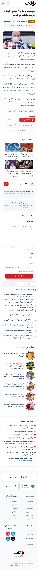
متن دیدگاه (29, 221)
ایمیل (31, 263)
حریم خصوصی (29, 538)
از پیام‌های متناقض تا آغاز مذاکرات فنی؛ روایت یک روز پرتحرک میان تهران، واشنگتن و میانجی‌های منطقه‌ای (18, 442)
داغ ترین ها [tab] (10, 284)
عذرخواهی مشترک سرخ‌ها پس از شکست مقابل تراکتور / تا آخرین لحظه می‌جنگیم (14, 376)
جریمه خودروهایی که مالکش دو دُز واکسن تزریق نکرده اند (12, 173)
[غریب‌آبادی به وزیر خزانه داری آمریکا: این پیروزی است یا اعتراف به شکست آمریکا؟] (30, 386)
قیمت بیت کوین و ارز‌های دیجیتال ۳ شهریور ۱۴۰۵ (14, 355)
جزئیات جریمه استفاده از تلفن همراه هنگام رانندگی (26, 173)
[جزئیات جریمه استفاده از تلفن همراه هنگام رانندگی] (26, 164)
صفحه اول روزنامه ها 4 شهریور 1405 (23, 431)
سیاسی (15, 508)
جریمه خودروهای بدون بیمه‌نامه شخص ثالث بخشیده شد (12, 156)
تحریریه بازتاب (21, 21)
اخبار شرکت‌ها (29, 515)
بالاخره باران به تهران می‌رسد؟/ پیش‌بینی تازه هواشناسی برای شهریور (18, 326)
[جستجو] (8, 3)
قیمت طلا (30, 505)
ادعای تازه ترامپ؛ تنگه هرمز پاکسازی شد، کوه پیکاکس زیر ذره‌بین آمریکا (21, 459)
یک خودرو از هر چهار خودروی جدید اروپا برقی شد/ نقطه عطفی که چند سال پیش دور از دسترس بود (13, 366)
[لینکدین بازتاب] (8, 539)
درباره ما (31, 531)
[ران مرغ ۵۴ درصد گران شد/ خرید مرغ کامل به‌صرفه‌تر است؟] (30, 396)
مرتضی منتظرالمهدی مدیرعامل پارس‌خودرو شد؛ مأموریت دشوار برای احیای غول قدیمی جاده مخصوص (17, 301)
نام (32, 253)
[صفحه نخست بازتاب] (19, 553)
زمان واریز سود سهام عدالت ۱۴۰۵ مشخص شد (20, 315)
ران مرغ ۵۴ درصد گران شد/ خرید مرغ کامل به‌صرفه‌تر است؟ (14, 395)
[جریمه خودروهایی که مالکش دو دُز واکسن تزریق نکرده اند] (12, 164)
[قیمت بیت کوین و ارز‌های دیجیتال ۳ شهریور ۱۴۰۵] (30, 355)
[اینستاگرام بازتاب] (8, 533)
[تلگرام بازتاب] (13, 534)
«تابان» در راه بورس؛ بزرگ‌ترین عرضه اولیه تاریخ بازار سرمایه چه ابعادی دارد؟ (19, 306)
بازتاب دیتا (30, 519)
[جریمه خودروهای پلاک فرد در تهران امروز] (26, 147)
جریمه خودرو (12, 111)
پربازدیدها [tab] (27, 284)
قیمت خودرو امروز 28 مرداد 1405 (25, 290)
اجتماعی (14, 505)
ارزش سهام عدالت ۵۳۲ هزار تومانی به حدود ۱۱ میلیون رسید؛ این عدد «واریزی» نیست (18, 295)
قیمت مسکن (29, 508)
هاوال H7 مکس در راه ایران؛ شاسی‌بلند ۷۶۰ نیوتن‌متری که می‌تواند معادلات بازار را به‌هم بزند (18, 337)
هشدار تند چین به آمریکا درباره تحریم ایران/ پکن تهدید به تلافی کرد (14, 405)
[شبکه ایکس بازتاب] (13, 539)
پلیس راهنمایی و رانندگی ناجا (26, 111)
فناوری (15, 515)
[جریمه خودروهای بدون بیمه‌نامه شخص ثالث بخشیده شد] (12, 147)
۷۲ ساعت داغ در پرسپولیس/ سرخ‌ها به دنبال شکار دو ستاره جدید (19, 331)
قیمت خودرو (29, 501)
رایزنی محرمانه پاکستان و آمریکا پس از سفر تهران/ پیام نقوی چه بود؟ (19, 448)
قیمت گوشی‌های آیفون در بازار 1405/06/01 (21, 310)
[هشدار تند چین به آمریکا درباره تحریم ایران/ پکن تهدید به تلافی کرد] (30, 406)
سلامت (15, 519)
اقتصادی (14, 501)
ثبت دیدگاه (6, 184)
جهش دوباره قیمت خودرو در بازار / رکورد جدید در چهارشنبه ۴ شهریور (19, 427)
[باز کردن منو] (3, 3)
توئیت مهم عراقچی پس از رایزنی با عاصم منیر (21, 435)
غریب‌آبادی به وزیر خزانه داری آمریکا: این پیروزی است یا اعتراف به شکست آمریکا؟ (14, 386)
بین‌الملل (14, 512)
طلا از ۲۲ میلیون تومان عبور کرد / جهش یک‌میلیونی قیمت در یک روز (17, 321)
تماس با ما (30, 535)
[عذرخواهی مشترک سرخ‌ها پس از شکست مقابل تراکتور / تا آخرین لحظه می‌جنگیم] (30, 375)
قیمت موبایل (29, 512)
